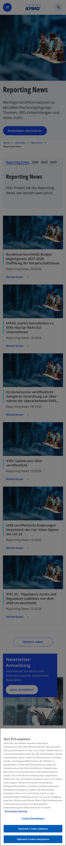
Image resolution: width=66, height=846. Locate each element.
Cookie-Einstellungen (33, 818)
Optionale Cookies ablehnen (33, 828)
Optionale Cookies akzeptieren (33, 839)
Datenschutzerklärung (16, 811)
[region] (33, 787)
